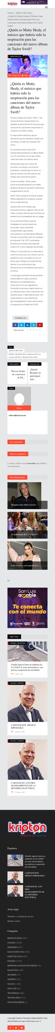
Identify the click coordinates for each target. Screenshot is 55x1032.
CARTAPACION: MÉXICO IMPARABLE (23, 726)
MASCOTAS (21, 643)
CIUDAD (13, 643)
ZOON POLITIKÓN (15, 1002)
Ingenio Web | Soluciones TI (31, 1021)
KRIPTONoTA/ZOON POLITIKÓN (22, 965)
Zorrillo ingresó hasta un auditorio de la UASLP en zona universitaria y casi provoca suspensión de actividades (27, 667)
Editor (26, 75)
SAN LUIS (11, 988)
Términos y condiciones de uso (20, 916)
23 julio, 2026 (18, 674)
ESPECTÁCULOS (24, 13)
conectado (30, 463)
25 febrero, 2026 (19, 732)
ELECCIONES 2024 (15, 951)
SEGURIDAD (13, 993)
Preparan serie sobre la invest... (24, 504)
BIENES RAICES (14, 938)
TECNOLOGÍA (13, 997)
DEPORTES (12, 947)
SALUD (10, 983)
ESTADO (13, 741)
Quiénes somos (13, 921)
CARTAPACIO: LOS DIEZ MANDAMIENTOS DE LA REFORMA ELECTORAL (23, 785)
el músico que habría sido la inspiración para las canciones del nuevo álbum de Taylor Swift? (25, 355)
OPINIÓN (20, 683)
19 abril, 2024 (15, 75)
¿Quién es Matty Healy (16, 350)
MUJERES (11, 974)
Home (10, 13)
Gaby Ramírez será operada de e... (25, 565)
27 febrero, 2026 (19, 792)
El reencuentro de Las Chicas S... (25, 534)
